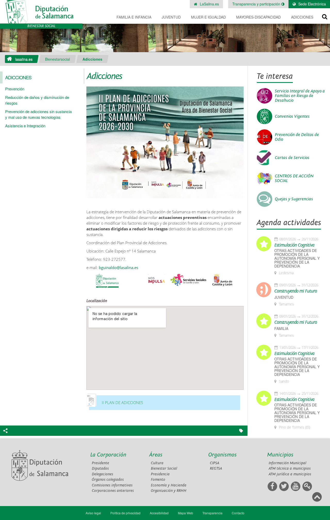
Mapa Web (185, 513)
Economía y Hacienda (168, 485)
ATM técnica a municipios (290, 468)
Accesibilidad (159, 513)
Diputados (100, 468)
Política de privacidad (125, 513)
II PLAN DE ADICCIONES (122, 402)
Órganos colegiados (108, 479)
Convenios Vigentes (292, 116)
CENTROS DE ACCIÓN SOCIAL (294, 178)
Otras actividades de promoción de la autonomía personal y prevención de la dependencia (297, 258)
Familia (281, 328)
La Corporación (108, 455)
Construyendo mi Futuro (295, 291)
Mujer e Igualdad (208, 17)
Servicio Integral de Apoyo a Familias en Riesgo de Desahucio (300, 96)
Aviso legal (93, 513)
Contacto (238, 513)
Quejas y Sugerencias (294, 199)
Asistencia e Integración (25, 125)
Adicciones (302, 17)
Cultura (157, 463)
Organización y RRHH (168, 491)
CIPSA (214, 463)
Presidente (100, 463)
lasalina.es (23, 59)
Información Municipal (287, 463)
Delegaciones (102, 474)
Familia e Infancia (134, 17)
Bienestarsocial (57, 59)
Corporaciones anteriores (113, 491)
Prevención (14, 88)
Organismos (222, 455)
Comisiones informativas (112, 485)
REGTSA (216, 468)
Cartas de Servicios (292, 157)
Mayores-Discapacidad (258, 17)
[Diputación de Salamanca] (41, 11)
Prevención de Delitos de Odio (297, 137)
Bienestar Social (164, 468)
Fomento (158, 479)
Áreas (155, 455)
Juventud (171, 17)
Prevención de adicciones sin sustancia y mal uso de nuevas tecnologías (38, 114)
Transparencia (212, 513)
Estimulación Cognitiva (294, 245)
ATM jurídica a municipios (290, 474)
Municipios (280, 455)
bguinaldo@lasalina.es (118, 267)
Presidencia (160, 474)
